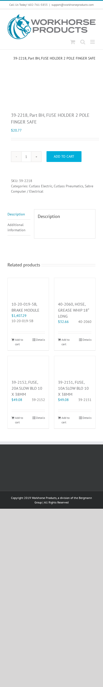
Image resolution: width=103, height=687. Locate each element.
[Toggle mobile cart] (72, 41)
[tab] (19, 214)
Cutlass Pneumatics (68, 186)
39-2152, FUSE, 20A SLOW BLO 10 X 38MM (27, 388)
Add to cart (64, 156)
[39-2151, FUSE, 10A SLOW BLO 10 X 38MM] (74, 365)
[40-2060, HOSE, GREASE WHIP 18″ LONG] (74, 287)
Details (40, 339)
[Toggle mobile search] (82, 41)
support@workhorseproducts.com (73, 5)
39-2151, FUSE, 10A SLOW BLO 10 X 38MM (73, 388)
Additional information (17, 227)
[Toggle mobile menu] (93, 41)
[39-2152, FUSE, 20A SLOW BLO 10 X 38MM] (28, 365)
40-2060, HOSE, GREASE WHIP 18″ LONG (73, 310)
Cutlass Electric (40, 186)
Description (16, 214)
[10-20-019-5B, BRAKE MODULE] (28, 287)
